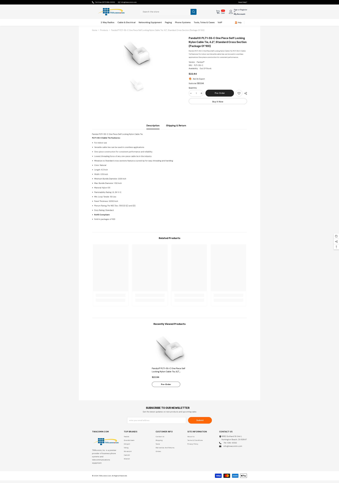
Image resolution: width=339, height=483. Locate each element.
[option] (136, 52)
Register (243, 10)
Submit (200, 420)
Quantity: (193, 88)
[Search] (168, 12)
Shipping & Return (176, 125)
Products (104, 30)
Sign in (236, 10)
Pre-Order (220, 93)
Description (152, 125)
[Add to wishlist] (239, 93)
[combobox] (165, 12)
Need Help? (242, 2)
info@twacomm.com (129, 2)
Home (94, 30)
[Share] (244, 93)
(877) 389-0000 (108, 2)
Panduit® (200, 62)
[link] (238, 22)
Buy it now (217, 101)
